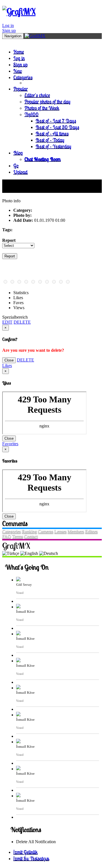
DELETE (22, 322)
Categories (22, 77)
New (17, 71)
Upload (20, 172)
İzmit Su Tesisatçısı (31, 858)
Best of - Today (49, 140)
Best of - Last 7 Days (55, 120)
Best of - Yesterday (53, 146)
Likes (7, 365)
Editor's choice (37, 95)
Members (76, 531)
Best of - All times (52, 133)
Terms (17, 536)
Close (9, 360)
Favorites (10, 443)
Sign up (9, 30)
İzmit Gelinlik (25, 852)
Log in (8, 25)
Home (18, 51)
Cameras (45, 531)
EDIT (7, 322)
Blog (18, 152)
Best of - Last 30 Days (57, 127)
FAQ (6, 536)
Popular (20, 88)
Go (16, 165)
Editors (91, 531)
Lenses (60, 531)
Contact (31, 536)
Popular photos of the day (47, 101)
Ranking (29, 531)
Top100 (31, 114)
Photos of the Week (41, 108)
